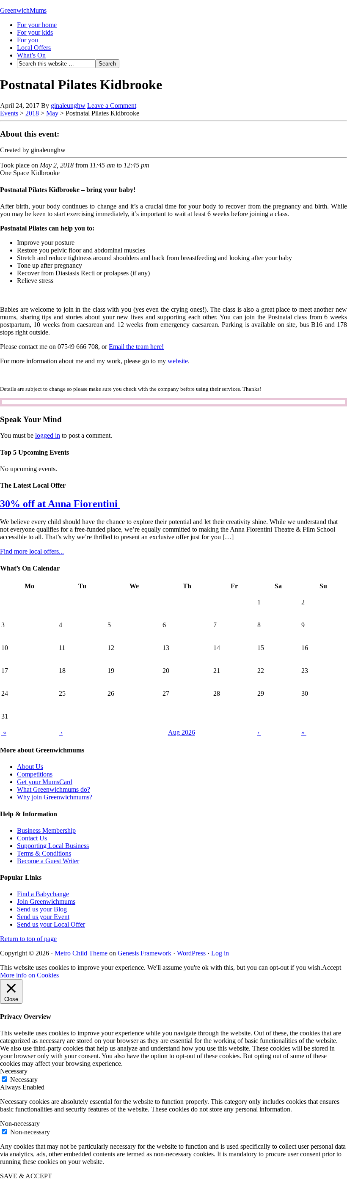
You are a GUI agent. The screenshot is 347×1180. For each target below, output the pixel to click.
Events (9, 113)
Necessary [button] (14, 1071)
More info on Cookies (29, 975)
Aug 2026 (181, 732)
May (52, 113)
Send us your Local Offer (51, 924)
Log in (220, 953)
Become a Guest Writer (48, 860)
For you (27, 40)
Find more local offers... (32, 551)
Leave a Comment (111, 105)
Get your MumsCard (44, 781)
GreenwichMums (23, 10)
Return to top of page (28, 938)
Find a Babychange (43, 893)
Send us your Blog (42, 909)
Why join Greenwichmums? (54, 797)
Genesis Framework (144, 953)
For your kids (35, 32)
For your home (37, 24)
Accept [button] (331, 967)
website (178, 361)
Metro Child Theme (81, 953)
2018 (32, 113)
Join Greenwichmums (46, 901)
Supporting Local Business (53, 845)
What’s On (31, 55)
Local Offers (34, 47)
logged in (47, 435)
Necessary (24, 1079)
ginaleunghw (68, 105)
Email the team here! (136, 346)
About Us (30, 766)
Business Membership (46, 830)
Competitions (34, 774)
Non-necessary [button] (20, 1123)
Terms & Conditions (44, 853)
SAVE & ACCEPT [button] (26, 1176)
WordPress (191, 953)
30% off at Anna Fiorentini (60, 503)
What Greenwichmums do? (53, 789)
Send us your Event (43, 916)
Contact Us (32, 838)
